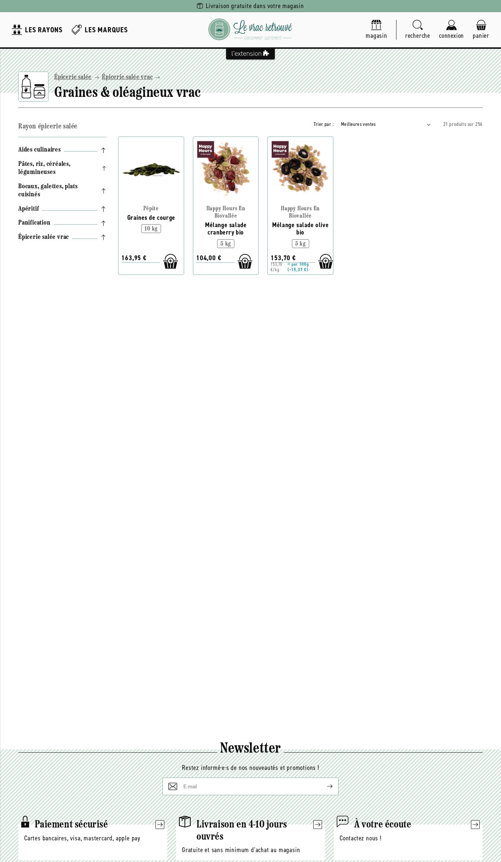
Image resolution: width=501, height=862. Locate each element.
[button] (417, 30)
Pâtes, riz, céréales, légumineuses (44, 168)
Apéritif (28, 209)
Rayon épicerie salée (47, 126)
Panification (34, 223)
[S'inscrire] (324, 786)
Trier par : (324, 124)
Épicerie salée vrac (127, 77)
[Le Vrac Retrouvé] (250, 29)
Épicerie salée (73, 77)
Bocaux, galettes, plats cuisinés (47, 191)
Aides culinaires (39, 150)
